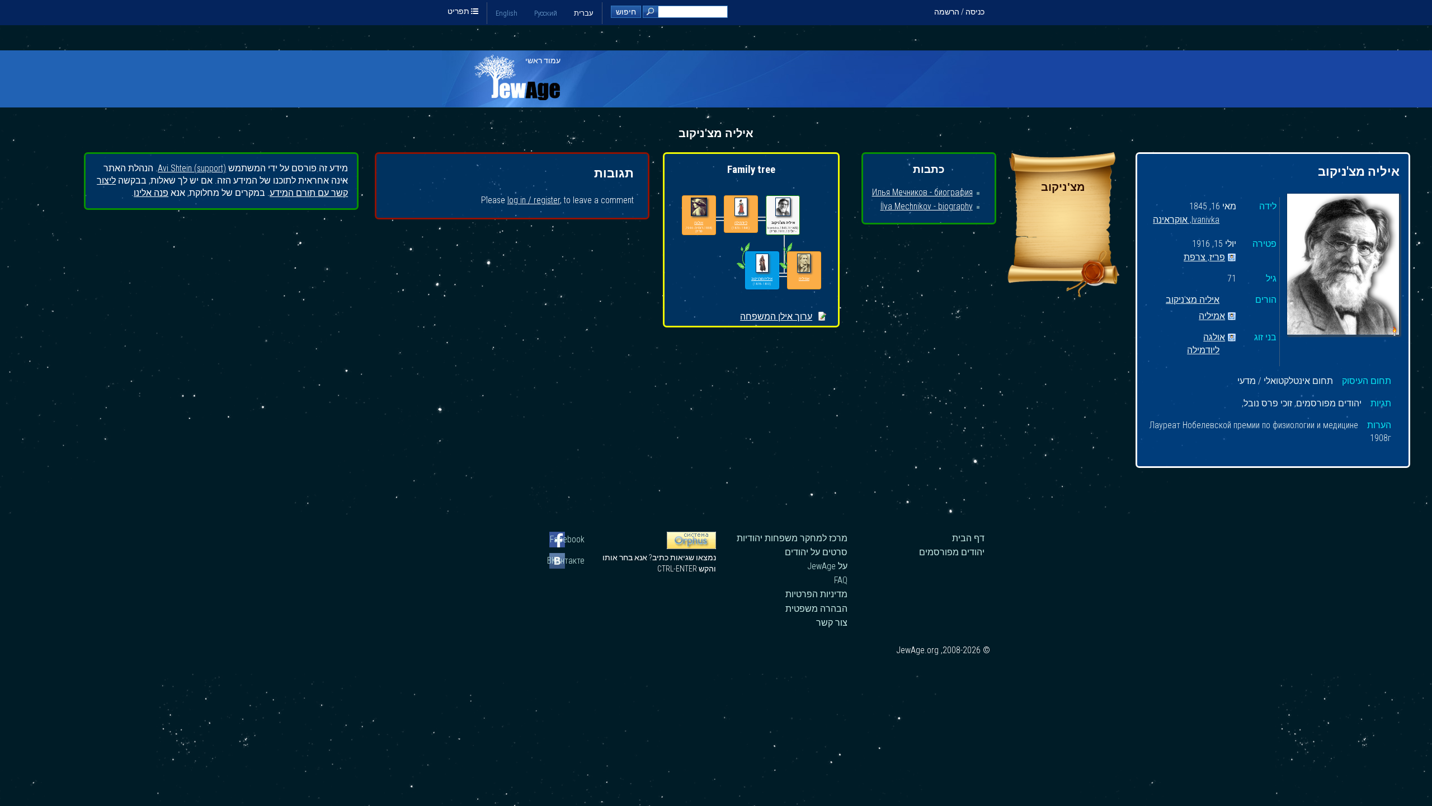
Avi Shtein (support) (192, 168)
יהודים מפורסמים (951, 552)
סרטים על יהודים (816, 552)
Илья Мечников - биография (922, 192)
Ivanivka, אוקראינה (1186, 220)
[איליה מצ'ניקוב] (1343, 266)
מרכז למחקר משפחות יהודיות (792, 538)
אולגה (1214, 338)
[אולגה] (699, 207)
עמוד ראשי (542, 60)
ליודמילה (1203, 350)
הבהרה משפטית (816, 608)
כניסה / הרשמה (959, 11)
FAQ (840, 580)
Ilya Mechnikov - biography (926, 206)
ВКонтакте (567, 560)
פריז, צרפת (1204, 258)
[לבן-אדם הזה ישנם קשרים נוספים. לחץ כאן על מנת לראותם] (743, 268)
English (506, 13)
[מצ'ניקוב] (1063, 294)
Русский (545, 13)
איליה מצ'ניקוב (1192, 300)
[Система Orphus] (691, 546)
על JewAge (827, 566)
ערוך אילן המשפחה (776, 316)
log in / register (533, 200)
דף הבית (968, 538)
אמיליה (1212, 316)
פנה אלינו (151, 193)
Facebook (567, 539)
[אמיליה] (804, 263)
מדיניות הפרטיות (816, 594)
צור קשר (831, 622)
